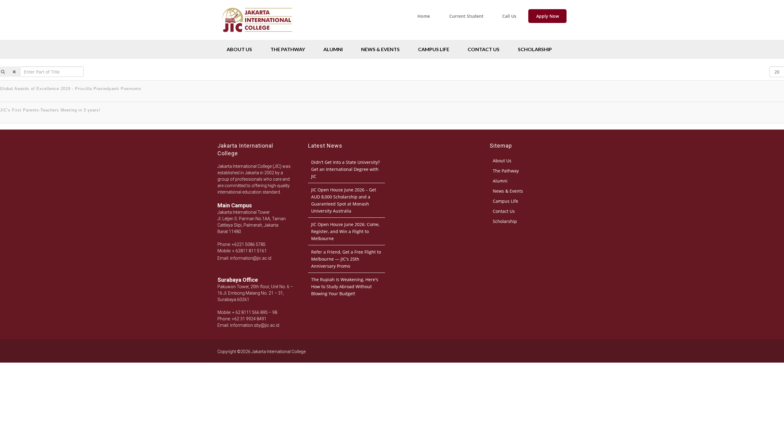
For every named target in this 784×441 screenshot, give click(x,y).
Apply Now (547, 16)
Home (423, 16)
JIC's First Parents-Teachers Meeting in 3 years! (50, 110)
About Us (239, 49)
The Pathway (287, 49)
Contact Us (483, 49)
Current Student (466, 16)
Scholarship (535, 49)
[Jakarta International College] (257, 38)
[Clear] (14, 71)
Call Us (509, 16)
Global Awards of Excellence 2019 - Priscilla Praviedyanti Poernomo (70, 88)
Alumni (333, 49)
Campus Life (433, 49)
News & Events (380, 49)
